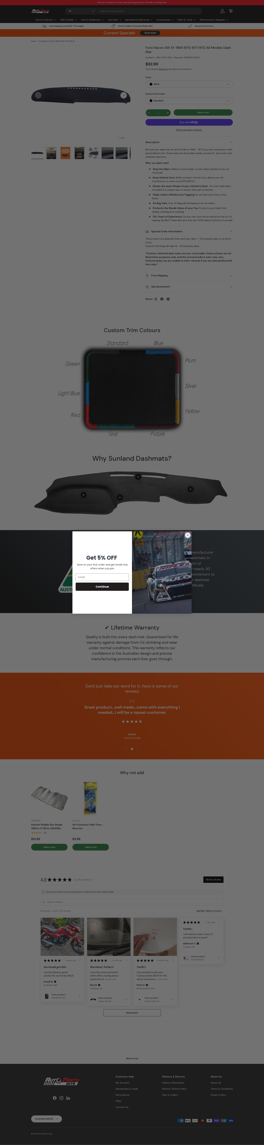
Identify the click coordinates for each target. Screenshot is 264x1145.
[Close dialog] (187, 535)
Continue (102, 587)
